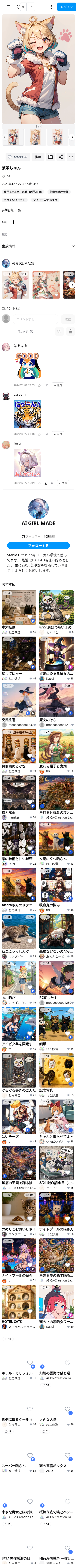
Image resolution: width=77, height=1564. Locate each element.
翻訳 (4, 234)
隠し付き (23, 331)
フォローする (38, 545)
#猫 (4, 222)
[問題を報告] (47, 385)
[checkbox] (14, 331)
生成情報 (8, 246)
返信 (59, 385)
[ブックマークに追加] (50, 157)
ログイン (67, 7)
